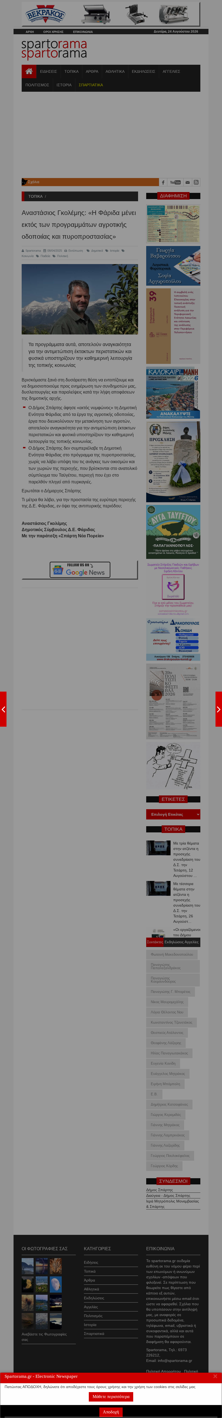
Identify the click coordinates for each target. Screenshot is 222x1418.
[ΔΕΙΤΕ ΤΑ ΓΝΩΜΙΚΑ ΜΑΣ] (219, 709)
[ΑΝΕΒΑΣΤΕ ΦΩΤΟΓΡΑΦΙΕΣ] (3, 709)
